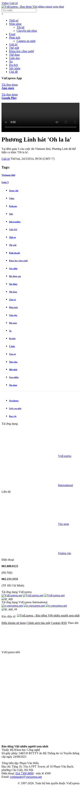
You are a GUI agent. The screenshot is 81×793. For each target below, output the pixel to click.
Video (5, 3)
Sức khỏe (14, 68)
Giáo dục (14, 58)
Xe (11, 61)
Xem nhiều (14, 377)
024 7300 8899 (24, 773)
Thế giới (14, 47)
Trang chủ (13, 190)
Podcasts (13, 206)
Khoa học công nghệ (21, 51)
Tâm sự (12, 354)
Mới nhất (13, 369)
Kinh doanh (14, 253)
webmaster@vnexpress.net (26, 776)
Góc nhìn (13, 268)
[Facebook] (49, 652)
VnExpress (64, 456)
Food (12, 34)
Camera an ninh (26, 41)
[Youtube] (30, 710)
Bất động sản (15, 276)
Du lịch (13, 64)
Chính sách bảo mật (38, 623)
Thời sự (13, 20)
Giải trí (13, 3)
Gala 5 (5, 182)
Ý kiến (12, 346)
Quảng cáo (64, 553)
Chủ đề (13, 71)
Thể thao (14, 54)
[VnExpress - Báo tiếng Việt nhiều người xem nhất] (33, 6)
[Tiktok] (30, 740)
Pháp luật (14, 37)
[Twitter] (30, 681)
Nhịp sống (15, 23)
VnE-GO (13, 229)
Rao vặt (12, 416)
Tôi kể (20, 27)
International (65, 485)
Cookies (56, 623)
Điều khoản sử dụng (14, 623)
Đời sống (13, 323)
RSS (64, 623)
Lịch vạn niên (15, 408)
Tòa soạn (63, 524)
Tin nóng (13, 385)
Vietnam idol (8, 175)
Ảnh (11, 214)
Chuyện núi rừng (27, 30)
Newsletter (14, 400)
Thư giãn (13, 362)
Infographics (15, 222)
